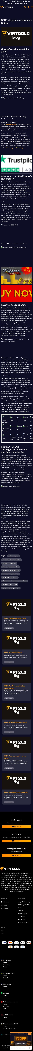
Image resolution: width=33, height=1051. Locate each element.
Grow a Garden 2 (9, 973)
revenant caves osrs (9, 563)
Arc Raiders (7, 960)
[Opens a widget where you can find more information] (21, 1040)
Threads (5, 908)
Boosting (6, 965)
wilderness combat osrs (10, 574)
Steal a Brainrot (8, 984)
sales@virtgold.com (16, 851)
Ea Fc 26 (6, 993)
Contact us (17, 855)
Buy (2, 933)
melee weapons (13, 556)
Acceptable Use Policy (24, 902)
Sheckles (6, 978)
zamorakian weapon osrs (10, 588)
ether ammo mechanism (10, 567)
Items (5, 963)
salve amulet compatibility (11, 560)
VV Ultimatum (7, 1015)
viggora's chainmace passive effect (14, 581)
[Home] (16, 868)
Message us (17, 826)
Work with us (17, 841)
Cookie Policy (21, 910)
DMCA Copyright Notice (24, 904)
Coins (5, 967)
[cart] (25, 7)
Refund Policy (21, 919)
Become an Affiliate (23, 922)
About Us (20, 907)
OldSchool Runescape (10, 1002)
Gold (4, 1009)
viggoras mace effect (9, 584)
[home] (6, 7)
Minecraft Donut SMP (10, 1024)
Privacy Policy (21, 916)
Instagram (6, 902)
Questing (19, 148)
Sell (2, 930)
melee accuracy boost (9, 577)
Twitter (5, 905)
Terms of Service (22, 913)
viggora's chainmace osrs (10, 570)
